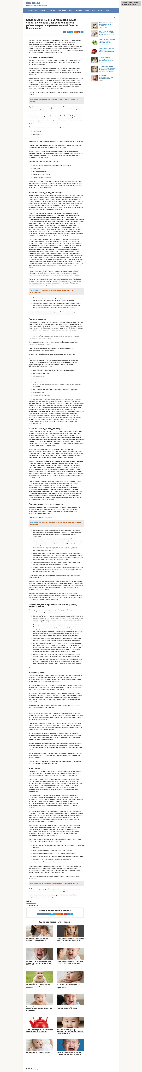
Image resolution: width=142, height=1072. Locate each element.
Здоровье (52, 10)
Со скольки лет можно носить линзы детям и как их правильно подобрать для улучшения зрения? (107, 69)
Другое (107, 10)
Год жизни (79, 10)
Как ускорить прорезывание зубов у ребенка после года (106, 77)
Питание (43, 10)
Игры (87, 10)
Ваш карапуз (33, 2)
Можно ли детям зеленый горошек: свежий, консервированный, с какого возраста (107, 42)
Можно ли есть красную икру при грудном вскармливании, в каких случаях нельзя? (106, 51)
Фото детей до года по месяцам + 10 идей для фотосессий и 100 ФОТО (106, 32)
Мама (70, 10)
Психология (62, 10)
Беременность (32, 10)
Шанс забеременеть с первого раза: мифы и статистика (106, 24)
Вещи (100, 10)
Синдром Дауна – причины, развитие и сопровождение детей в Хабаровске (106, 60)
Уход (93, 10)
